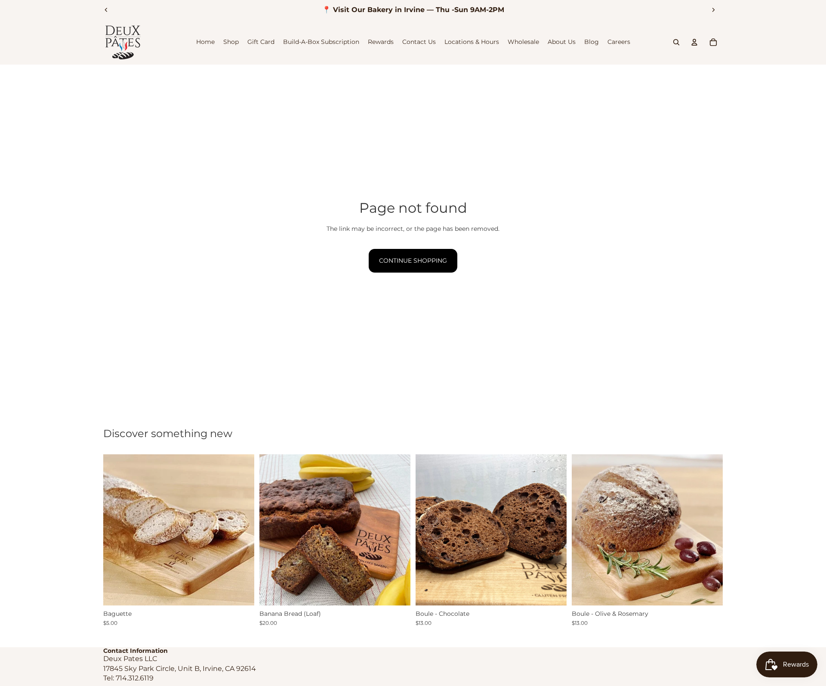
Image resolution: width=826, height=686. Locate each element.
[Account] (694, 42)
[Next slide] (713, 9)
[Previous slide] (106, 9)
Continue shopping (413, 260)
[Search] (676, 42)
